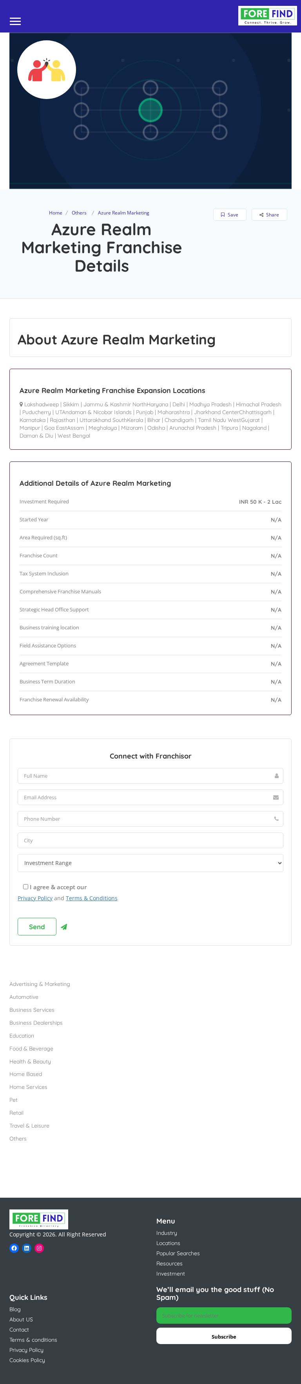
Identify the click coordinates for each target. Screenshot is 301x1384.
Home (55, 212)
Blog (15, 1309)
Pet (13, 1099)
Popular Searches (178, 1253)
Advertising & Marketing (39, 984)
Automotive (23, 996)
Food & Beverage (31, 1048)
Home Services (28, 1086)
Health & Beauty (30, 1061)
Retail (16, 1112)
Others (79, 212)
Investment (170, 1273)
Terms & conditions (33, 1339)
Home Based (25, 1074)
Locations (168, 1243)
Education (21, 1035)
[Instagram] (39, 1248)
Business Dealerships (36, 1022)
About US (21, 1319)
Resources (169, 1263)
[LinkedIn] (26, 1248)
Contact (19, 1329)
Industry (166, 1232)
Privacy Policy (35, 898)
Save (232, 214)
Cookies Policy (27, 1360)
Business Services (31, 1009)
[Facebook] (14, 1248)
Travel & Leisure (29, 1125)
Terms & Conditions (92, 898)
